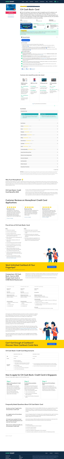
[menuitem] (23, 1)
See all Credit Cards (10, 16)
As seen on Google (10, 218)
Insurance (31, 1)
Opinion (20, 458)
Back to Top (56, 169)
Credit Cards (25, 4)
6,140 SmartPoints (32, 31)
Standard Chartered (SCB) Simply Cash (47, 274)
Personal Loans (8, 458)
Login (57, 1)
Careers (51, 453)
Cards (23, 1)
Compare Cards (52, 343)
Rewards (50, 1)
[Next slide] (57, 26)
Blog (47, 1)
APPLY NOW (11, 12)
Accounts (36, 1)
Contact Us (56, 453)
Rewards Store (41, 54)
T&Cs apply (43, 32)
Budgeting (21, 457)
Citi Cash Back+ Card (31, 4)
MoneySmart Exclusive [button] (26, 40)
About (46, 453)
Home (21, 4)
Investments (42, 1)
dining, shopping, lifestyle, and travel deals (28, 328)
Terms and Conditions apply (11, 257)
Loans (27, 1)
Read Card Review (51, 266)
